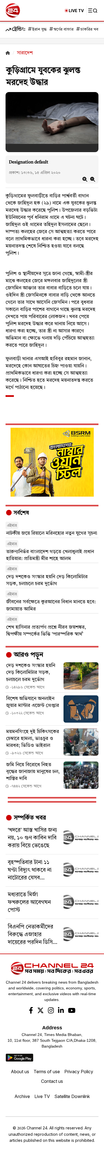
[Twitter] (40, 1011)
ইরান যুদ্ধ (39, 30)
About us (20, 1071)
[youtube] (71, 1011)
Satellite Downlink (72, 1096)
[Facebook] (31, 1011)
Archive (22, 1096)
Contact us (52, 1081)
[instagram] (51, 1011)
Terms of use (47, 1071)
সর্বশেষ (20, 513)
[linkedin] (61, 1011)
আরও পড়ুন (27, 655)
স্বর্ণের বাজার (63, 30)
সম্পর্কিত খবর (29, 818)
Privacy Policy (78, 1071)
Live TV (42, 1096)
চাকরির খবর (90, 30)
